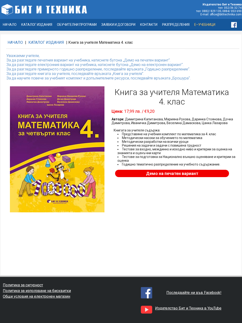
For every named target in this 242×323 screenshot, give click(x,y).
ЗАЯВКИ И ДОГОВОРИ (118, 24)
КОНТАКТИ (148, 24)
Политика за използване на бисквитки (37, 290)
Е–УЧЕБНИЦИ (204, 24)
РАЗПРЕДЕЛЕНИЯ (176, 24)
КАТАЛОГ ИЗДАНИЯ (36, 24)
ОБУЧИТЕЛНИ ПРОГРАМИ (77, 24)
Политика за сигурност (23, 285)
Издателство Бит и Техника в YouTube (188, 308)
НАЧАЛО (10, 24)
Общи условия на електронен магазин (36, 296)
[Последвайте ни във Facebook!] (236, 25)
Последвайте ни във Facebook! (193, 292)
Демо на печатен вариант (172, 173)
